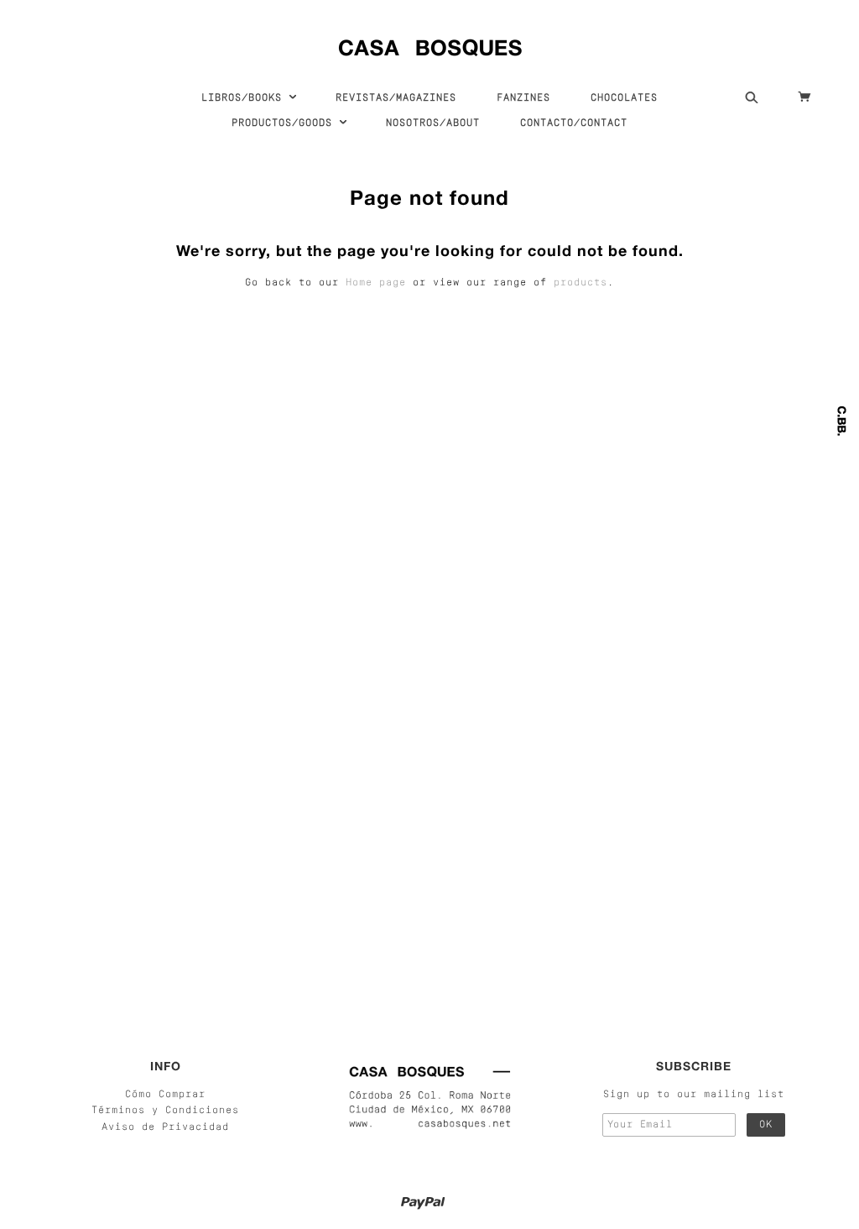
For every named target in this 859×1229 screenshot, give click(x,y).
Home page (376, 283)
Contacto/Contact (573, 123)
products (580, 283)
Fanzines (523, 98)
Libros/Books (245, 98)
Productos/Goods (285, 123)
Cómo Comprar (165, 1095)
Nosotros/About (433, 123)
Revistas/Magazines (396, 98)
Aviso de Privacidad (165, 1127)
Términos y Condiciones (165, 1111)
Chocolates (624, 98)
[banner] (430, 44)
